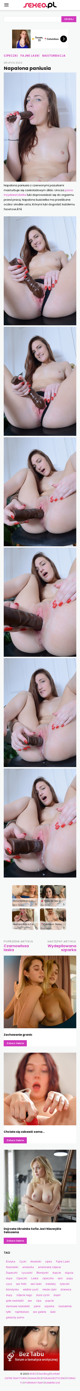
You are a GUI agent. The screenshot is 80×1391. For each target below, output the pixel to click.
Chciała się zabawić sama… (24, 1132)
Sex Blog (44, 1374)
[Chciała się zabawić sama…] (40, 1089)
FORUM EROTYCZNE (53, 1378)
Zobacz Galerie (15, 1043)
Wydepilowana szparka (62, 947)
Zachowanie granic (18, 1035)
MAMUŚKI (35, 1378)
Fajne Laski (29, 55)
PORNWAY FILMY (34, 1382)
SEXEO (33, 1374)
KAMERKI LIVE (52, 1382)
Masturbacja (54, 55)
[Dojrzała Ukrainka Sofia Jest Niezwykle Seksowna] (40, 1186)
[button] (6, 5)
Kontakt (55, 1374)
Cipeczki (11, 55)
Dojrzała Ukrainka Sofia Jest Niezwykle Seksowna (32, 1230)
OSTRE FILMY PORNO (16, 1378)
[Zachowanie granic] (40, 992)
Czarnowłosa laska (16, 947)
